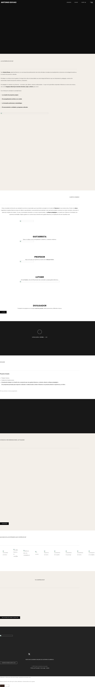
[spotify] (50, 654)
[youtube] (46, 654)
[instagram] (37, 654)
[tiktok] (42, 654)
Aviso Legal (42, 668)
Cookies (47, 668)
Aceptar (2, 685)
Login (76, 2)
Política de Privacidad (35, 668)
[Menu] (91, 2)
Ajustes (7, 685)
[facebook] (33, 654)
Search (69, 2)
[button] (3, 312)
